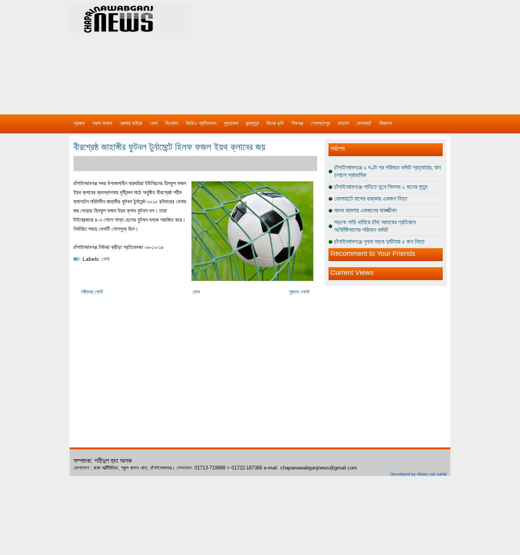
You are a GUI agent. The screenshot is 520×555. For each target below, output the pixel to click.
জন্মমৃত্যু (252, 123)
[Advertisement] (340, 53)
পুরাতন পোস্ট (299, 292)
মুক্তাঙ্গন (231, 123)
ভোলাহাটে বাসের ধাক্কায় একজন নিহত (370, 198)
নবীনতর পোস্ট (92, 292)
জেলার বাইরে (131, 123)
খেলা (154, 123)
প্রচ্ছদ (79, 123)
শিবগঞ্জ (297, 123)
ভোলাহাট (364, 123)
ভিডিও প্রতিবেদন (201, 123)
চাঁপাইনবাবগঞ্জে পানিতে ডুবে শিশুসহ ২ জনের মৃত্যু (380, 187)
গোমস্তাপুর (320, 123)
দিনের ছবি (275, 123)
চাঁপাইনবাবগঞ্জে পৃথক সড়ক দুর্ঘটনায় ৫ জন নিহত (379, 241)
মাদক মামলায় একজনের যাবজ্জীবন (365, 210)
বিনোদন (171, 123)
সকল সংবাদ (102, 123)
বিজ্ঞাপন (385, 123)
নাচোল (343, 123)
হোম (196, 292)
